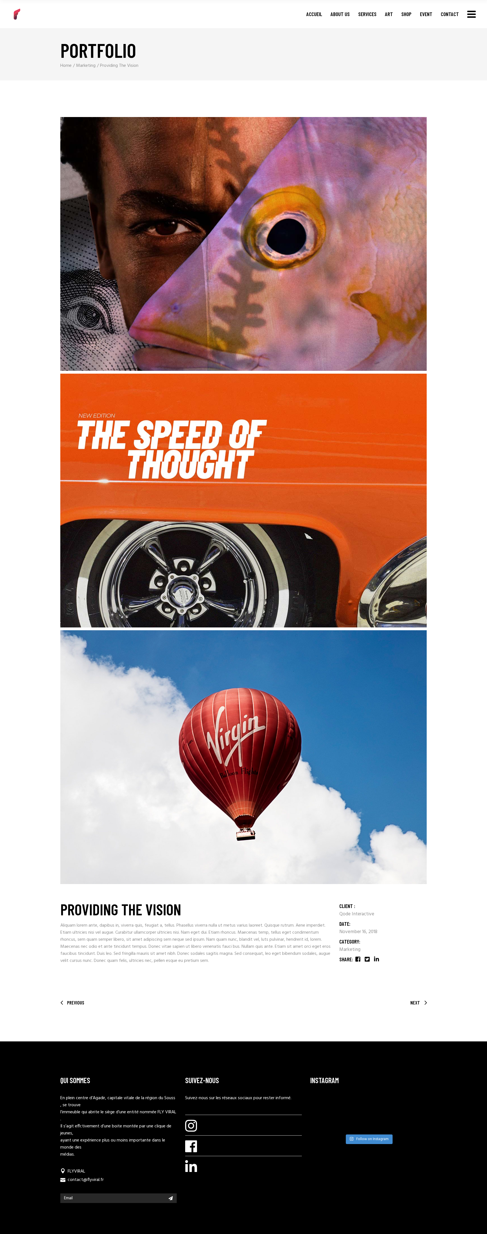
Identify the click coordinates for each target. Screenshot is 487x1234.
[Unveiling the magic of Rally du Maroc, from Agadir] (353, 1103)
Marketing (349, 949)
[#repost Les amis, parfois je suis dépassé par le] (414, 1103)
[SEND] (171, 1198)
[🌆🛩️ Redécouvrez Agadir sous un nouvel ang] (322, 1123)
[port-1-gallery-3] (243, 757)
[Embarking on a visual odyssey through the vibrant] (322, 1103)
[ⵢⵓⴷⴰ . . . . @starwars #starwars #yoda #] (383, 1123)
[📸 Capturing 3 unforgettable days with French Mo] (383, 1103)
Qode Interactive (356, 914)
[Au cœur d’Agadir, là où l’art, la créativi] (353, 1123)
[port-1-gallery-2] (243, 500)
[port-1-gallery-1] (243, 244)
